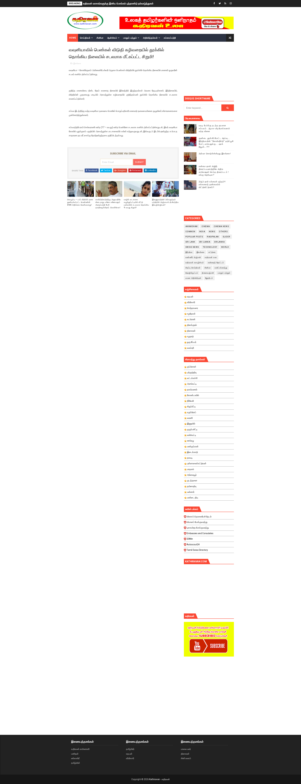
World (225, 247)
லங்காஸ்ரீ (75, 758)
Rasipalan (213, 237)
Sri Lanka (204, 242)
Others (223, 231)
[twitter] (219, 3)
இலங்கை (77, 63)
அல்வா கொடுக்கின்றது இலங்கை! (215, 153)
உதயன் (129, 753)
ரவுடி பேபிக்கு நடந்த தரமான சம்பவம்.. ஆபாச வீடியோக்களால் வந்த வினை (214, 128)
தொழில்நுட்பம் (191, 273)
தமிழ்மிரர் (130, 749)
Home (72, 38)
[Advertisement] (209, 685)
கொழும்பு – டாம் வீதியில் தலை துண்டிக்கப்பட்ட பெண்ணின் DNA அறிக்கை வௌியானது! (80, 202)
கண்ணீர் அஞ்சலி (193, 257)
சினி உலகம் (186, 758)
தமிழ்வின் (75, 763)
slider (226, 237)
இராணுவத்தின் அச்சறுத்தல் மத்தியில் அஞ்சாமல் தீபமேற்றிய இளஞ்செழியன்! (165, 202)
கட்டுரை (212, 252)
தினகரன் (185, 753)
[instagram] (230, 3)
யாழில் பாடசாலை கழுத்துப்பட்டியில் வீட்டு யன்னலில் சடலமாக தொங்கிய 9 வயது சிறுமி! (136, 203)
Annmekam (191, 226)
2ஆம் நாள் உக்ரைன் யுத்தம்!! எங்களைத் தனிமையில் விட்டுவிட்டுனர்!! (212, 184)
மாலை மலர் (186, 749)
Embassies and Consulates (200, 533)
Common (190, 231)
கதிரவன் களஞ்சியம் (194, 262)
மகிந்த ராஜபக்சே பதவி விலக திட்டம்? (102, 3)
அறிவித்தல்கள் (150, 38)
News (212, 231)
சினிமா (100, 38)
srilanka (219, 242)
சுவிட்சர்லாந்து (221, 268)
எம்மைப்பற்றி (170, 38)
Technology (210, 247)
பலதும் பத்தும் (130, 38)
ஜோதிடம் (209, 278)
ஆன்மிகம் (112, 38)
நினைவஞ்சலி (208, 273)
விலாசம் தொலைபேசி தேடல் (199, 516)
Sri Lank (190, 242)
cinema (206, 226)
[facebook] (214, 3)
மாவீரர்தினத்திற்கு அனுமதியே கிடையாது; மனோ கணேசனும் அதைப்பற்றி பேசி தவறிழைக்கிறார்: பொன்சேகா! (108, 203)
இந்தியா (189, 252)
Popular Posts (194, 237)
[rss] (225, 3)
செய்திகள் (85, 38)
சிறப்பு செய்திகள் (193, 268)
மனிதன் (75, 753)
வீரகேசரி (130, 758)
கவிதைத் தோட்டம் (216, 262)
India (202, 231)
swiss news (192, 247)
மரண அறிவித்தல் (193, 278)
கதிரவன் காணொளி (80, 749)
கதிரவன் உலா (211, 257)
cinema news (221, 226)
